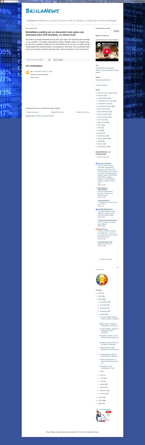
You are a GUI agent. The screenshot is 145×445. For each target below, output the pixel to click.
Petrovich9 (81, 432)
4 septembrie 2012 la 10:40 (42, 71)
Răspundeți (34, 77)
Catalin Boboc (103, 98)
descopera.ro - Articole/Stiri (103, 188)
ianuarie (103, 393)
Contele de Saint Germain (107, 220)
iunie (102, 378)
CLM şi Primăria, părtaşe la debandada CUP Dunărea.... (109, 330)
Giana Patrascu (103, 117)
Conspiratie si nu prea (105, 101)
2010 (100, 400)
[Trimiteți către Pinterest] (62, 60)
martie (102, 387)
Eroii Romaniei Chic (105, 242)
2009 (100, 403)
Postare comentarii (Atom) (45, 116)
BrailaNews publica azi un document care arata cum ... (109, 337)
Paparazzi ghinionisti (103, 80)
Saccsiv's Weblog (104, 163)
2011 (100, 397)
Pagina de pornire (57, 112)
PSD (99, 130)
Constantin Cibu (103, 103)
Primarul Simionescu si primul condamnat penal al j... (109, 361)
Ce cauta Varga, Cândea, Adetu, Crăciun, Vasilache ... (109, 319)
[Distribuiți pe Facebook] (60, 60)
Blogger (96, 432)
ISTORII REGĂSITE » (105, 209)
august (102, 314)
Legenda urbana (101, 85)
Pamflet (100, 133)
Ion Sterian (101, 120)
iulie (101, 375)
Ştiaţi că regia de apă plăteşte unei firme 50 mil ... (109, 349)
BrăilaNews (42, 10)
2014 (100, 293)
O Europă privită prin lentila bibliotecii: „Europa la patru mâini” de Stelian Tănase (106, 213)
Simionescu (102, 136)
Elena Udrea (102, 109)
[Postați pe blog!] (56, 60)
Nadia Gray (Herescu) (105, 244)
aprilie (102, 384)
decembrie (104, 302)
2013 (100, 296)
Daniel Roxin (102, 229)
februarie (103, 390)
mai (101, 381)
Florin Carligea (103, 114)
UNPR (100, 141)
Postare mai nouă (32, 112)
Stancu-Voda (102, 138)
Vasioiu (100, 144)
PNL (99, 128)
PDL (99, 125)
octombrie (103, 308)
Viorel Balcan (102, 146)
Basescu (101, 95)
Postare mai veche (82, 112)
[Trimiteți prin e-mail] (54, 60)
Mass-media (102, 122)
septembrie (104, 311)
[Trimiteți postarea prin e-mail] (49, 59)
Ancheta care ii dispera (106, 93)
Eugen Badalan (103, 111)
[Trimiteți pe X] (58, 60)
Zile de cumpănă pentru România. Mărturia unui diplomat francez (105, 193)
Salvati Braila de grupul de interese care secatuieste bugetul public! (107, 70)
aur (31, 71)
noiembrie (103, 305)
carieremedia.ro (103, 200)
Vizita (102, 371)
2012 (100, 299)
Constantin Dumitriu (105, 106)
